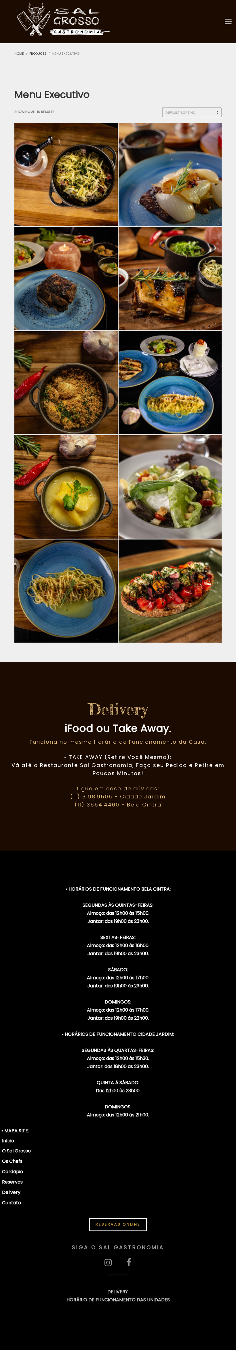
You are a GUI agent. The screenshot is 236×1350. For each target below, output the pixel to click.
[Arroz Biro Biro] (66, 174)
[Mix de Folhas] (170, 487)
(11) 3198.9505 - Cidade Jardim (118, 796)
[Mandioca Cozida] (66, 487)
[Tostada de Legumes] (170, 591)
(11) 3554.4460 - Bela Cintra (118, 804)
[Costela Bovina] (66, 278)
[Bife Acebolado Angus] (170, 174)
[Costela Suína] (170, 278)
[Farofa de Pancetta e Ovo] (66, 383)
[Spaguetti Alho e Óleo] (66, 591)
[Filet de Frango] (170, 383)
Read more (66, 186)
